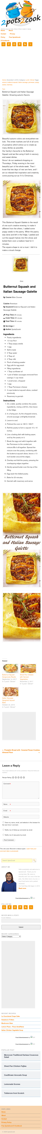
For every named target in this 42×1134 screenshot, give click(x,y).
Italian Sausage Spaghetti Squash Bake (8, 700)
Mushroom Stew (7, 1023)
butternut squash (13, 82)
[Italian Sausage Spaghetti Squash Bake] (10, 692)
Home (3, 30)
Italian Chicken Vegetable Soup (12, 1030)
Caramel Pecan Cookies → (30, 751)
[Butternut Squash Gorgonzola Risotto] (10, 668)
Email (7, 811)
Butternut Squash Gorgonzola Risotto (9, 676)
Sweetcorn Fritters (7, 1020)
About (11, 30)
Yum (3, 89)
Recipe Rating (6, 777)
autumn (4, 82)
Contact (3, 34)
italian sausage (23, 82)
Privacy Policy (6, 1122)
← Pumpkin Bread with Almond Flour (11, 751)
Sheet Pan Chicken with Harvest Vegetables (26, 677)
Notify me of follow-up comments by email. (19, 830)
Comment (7, 784)
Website (6, 817)
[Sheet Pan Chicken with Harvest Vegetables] (27, 668)
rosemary (9, 85)
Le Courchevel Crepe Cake (10, 1016)
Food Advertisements (22, 898)
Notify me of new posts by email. (15, 835)
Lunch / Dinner (30, 80)
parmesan (31, 82)
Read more (22, 888)
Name (7, 804)
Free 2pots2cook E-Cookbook (11, 1126)
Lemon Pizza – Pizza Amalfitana (12, 1027)
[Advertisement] (19, 726)
